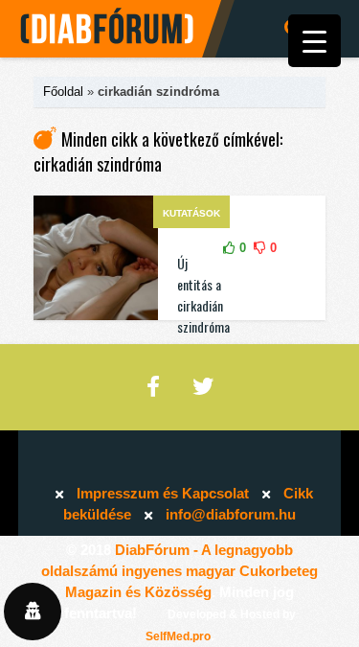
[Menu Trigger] (314, 40)
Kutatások (191, 213)
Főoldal (63, 91)
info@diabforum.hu (231, 514)
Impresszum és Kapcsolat (163, 493)
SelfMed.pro (178, 636)
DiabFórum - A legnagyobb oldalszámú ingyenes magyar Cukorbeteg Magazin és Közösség (179, 571)
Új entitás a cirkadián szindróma (203, 294)
